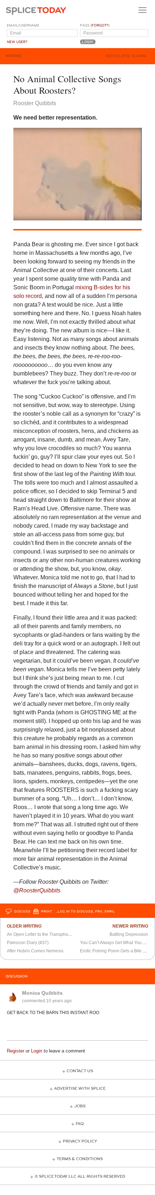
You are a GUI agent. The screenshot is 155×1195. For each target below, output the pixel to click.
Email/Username (23, 25)
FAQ (80, 1123)
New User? (17, 42)
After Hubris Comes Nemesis (35, 950)
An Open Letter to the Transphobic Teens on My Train (59, 934)
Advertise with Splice (80, 1088)
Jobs (79, 1106)
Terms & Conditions (80, 1159)
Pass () (95, 25)
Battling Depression (129, 934)
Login (36, 1051)
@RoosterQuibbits (37, 890)
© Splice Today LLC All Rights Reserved (80, 1176)
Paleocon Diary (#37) (28, 942)
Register (15, 1051)
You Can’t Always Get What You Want (116, 942)
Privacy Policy (80, 1141)
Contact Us (80, 1071)
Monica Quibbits (42, 993)
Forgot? (100, 25)
